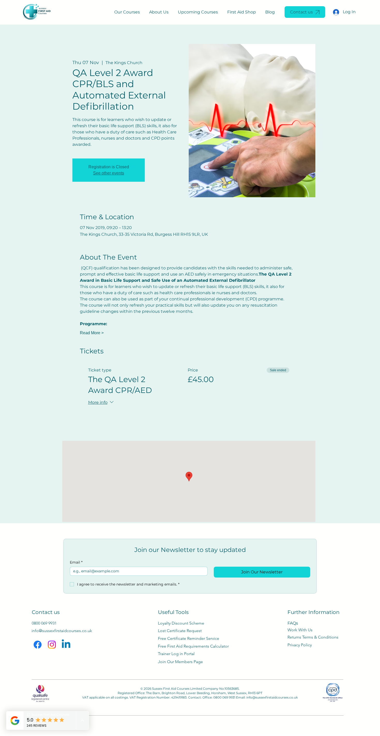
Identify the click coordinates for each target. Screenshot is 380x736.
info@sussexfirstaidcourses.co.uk (272, 697)
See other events (108, 173)
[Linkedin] (66, 644)
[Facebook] (37, 644)
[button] (127, 12)
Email (76, 562)
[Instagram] (52, 644)
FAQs (292, 623)
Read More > (92, 333)
